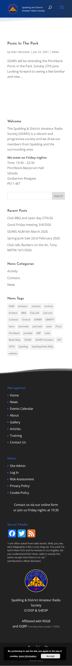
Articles (15, 429)
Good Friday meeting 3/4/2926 (29, 225)
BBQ (23, 312)
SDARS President (44, 339)
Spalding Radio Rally (42, 346)
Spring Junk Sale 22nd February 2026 (33, 238)
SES (59, 339)
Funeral (26, 319)
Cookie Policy (19, 493)
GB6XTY (50, 319)
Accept (50, 656)
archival (48, 306)
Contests (13, 278)
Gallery (15, 422)
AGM (11, 306)
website (13, 353)
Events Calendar (21, 409)
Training (16, 435)
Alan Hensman (20, 52)
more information (27, 656)
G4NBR (38, 319)
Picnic (58, 326)
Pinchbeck (14, 333)
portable (27, 333)
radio (47, 333)
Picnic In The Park (22, 43)
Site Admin (18, 466)
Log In (14, 472)
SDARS (27, 339)
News (55, 52)
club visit (47, 312)
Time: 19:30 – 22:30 (20, 163)
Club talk (34, 312)
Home (14, 395)
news (49, 326)
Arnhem (13, 312)
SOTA (12, 346)
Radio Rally (14, 339)
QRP (38, 333)
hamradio (23, 326)
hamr (12, 326)
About (14, 415)
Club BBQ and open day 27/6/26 (30, 218)
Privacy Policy (20, 486)
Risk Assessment (22, 479)
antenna (36, 306)
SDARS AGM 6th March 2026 (27, 231)
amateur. (23, 306)
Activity (12, 271)
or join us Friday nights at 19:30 (36, 510)
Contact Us (18, 442)
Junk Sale (37, 326)
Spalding (23, 346)
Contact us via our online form (36, 505)
